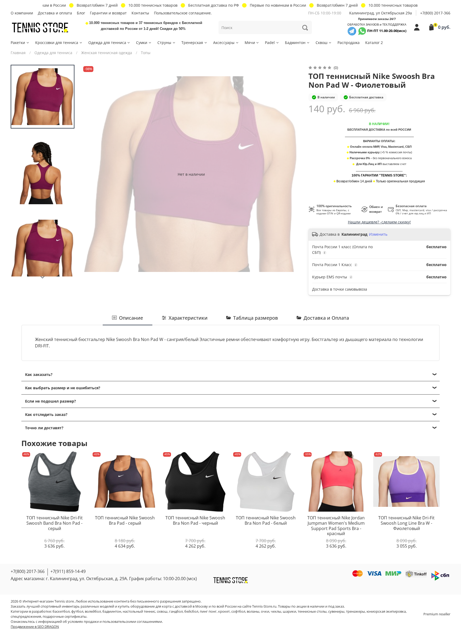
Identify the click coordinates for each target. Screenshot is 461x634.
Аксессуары (224, 42)
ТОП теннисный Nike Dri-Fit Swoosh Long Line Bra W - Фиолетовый (406, 523)
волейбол (93, 611)
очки (265, 611)
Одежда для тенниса (107, 42)
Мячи (250, 42)
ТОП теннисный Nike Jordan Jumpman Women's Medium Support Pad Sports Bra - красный (336, 526)
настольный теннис (139, 611)
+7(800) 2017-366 (435, 12)
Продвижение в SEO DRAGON (35, 626)
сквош (162, 611)
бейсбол (191, 611)
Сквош (321, 42)
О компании (22, 12)
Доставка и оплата (55, 12)
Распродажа (348, 42)
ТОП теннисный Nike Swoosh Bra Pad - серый (125, 520)
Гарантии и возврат (108, 12)
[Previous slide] (91, 174)
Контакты (140, 12)
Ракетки (18, 42)
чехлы (276, 611)
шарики (289, 611)
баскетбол (61, 611)
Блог (81, 12)
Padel (270, 42)
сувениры (336, 611)
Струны (164, 42)
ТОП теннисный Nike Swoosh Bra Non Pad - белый (266, 520)
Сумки (141, 42)
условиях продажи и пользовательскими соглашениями (115, 621)
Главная (18, 52)
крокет (224, 611)
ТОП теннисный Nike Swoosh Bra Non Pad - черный (195, 520)
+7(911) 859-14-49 (68, 571)
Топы (145, 52)
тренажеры (355, 611)
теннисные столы (312, 611)
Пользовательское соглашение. (183, 12)
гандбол (176, 611)
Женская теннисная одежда (106, 52)
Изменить (378, 234)
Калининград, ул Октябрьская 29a (380, 12)
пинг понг (208, 611)
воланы (253, 611)
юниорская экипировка (386, 611)
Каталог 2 (374, 42)
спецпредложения (26, 616)
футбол (77, 611)
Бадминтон (295, 42)
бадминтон (111, 611)
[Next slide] (42, 277)
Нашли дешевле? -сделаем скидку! (379, 221)
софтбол (238, 611)
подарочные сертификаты (64, 616)
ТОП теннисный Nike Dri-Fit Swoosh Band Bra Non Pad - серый (54, 523)
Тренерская (192, 42)
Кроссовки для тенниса (56, 42)
